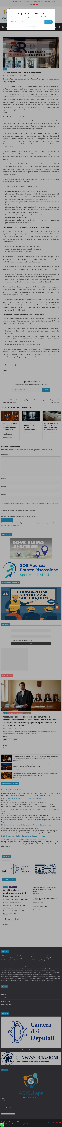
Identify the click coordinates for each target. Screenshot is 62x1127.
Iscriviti (48, 22)
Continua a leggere (31, 26)
